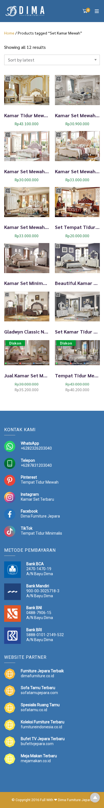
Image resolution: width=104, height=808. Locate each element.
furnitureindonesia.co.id (41, 727)
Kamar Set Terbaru (37, 499)
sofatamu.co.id (34, 710)
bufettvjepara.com (37, 744)
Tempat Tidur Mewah (40, 482)
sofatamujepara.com (39, 692)
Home (9, 32)
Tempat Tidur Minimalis (41, 533)
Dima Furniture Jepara (40, 516)
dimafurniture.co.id (37, 676)
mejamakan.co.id (36, 761)
